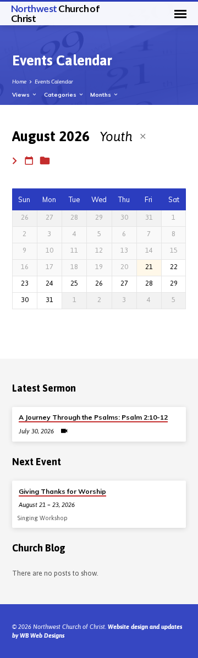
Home (19, 82)
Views (21, 94)
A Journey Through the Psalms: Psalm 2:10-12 (93, 417)
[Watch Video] (64, 431)
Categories (61, 94)
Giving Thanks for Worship (62, 491)
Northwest (55, 13)
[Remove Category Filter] (143, 136)
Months (101, 94)
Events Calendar (54, 82)
